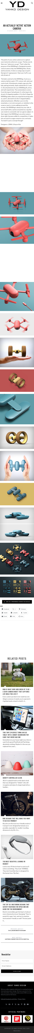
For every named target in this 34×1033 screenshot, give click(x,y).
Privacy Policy (21, 999)
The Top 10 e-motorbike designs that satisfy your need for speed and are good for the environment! (16, 906)
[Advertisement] (17, 18)
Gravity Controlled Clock (12, 778)
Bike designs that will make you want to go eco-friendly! (16, 819)
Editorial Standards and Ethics (9, 999)
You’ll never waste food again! (17, 929)
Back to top (17, 1030)
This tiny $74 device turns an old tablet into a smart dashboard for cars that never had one (16, 734)
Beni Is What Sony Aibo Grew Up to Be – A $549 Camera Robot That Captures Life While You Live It (17, 691)
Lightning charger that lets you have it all (17, 938)
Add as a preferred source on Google (18, 601)
